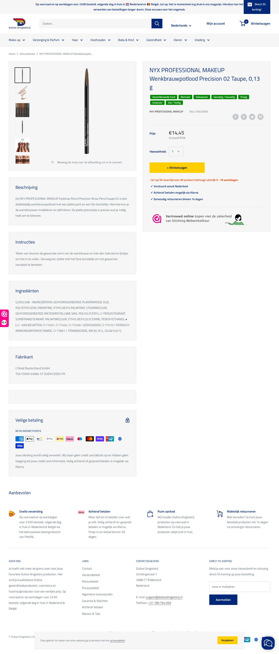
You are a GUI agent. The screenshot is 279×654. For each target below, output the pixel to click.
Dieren (178, 39)
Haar (75, 39)
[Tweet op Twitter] (252, 117)
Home (12, 54)
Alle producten (27, 54)
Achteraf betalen (92, 607)
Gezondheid (153, 39)
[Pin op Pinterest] (244, 117)
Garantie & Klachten (95, 600)
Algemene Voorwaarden (97, 594)
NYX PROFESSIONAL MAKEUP (166, 111)
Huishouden (98, 39)
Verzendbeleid (91, 574)
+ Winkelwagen (177, 167)
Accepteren (227, 640)
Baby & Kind (126, 39)
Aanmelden (223, 599)
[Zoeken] (156, 23)
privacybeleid (117, 640)
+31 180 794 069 (159, 602)
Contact (87, 568)
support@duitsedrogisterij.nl (164, 597)
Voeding (200, 39)
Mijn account (216, 23)
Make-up (14, 39)
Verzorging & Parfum (46, 39)
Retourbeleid (90, 581)
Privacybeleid (90, 588)
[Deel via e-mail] (260, 117)
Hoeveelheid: (158, 151)
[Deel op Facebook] (236, 117)
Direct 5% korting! (259, 7)
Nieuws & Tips (91, 613)
